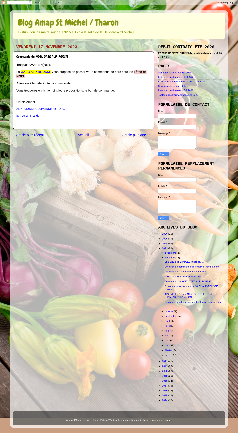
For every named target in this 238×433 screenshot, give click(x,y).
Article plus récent (30, 135)
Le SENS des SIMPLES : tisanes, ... (184, 261)
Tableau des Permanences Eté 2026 (178, 94)
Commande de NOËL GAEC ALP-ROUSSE (188, 281)
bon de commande (27, 115)
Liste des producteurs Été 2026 (175, 77)
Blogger (167, 420)
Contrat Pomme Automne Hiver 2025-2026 (181, 81)
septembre (171, 316)
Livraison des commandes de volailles (185, 271)
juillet (168, 325)
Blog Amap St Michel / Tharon (68, 22)
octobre (169, 311)
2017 (165, 385)
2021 (165, 366)
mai (167, 335)
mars (168, 345)
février (169, 350)
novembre (171, 257)
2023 (165, 248)
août (168, 321)
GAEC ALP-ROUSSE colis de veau (183, 276)
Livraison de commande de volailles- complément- (192, 266)
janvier (169, 355)
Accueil (83, 135)
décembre (171, 252)
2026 (165, 233)
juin (167, 330)
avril (167, 340)
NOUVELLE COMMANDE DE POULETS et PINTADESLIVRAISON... (188, 295)
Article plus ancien (136, 135)
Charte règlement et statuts (173, 86)
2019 (165, 376)
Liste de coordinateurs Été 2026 (175, 90)
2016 (165, 390)
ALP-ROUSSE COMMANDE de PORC (40, 108)
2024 (165, 243)
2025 (165, 238)
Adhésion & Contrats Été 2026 (174, 72)
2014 (165, 400)
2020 (165, 371)
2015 (165, 395)
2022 (165, 361)
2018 (165, 380)
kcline (146, 420)
